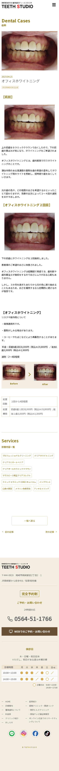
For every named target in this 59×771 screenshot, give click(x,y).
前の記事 (9, 531)
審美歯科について (12, 709)
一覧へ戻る (29, 520)
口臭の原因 (7, 488)
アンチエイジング (41, 488)
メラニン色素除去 (23, 488)
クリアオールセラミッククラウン (17, 468)
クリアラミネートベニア (13, 462)
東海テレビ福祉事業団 (39, 714)
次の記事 (49, 531)
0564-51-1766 (33, 618)
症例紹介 (33, 701)
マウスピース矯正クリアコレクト (17, 475)
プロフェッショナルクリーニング (17, 455)
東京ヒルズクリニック (39, 709)
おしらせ (9, 722)
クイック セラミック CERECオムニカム (19, 482)
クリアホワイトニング (10, 87)
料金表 (8, 714)
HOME (8, 701)
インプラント (45, 482)
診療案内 (9, 705)
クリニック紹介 (12, 718)
